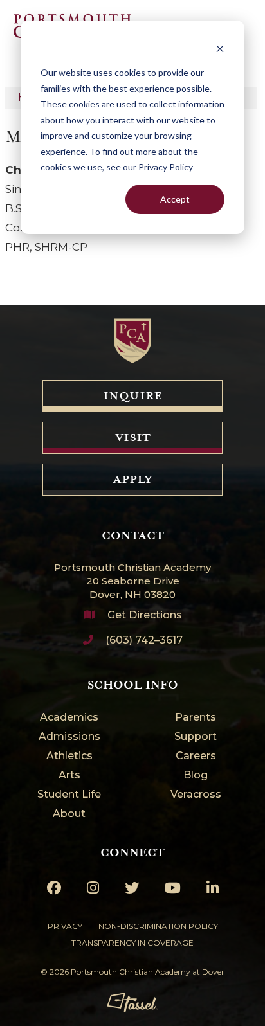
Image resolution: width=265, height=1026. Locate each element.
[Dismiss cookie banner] (219, 48)
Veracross (195, 794)
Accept (175, 199)
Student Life (69, 794)
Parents (195, 717)
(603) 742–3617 (144, 640)
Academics (69, 717)
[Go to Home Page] (132, 341)
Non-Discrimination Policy (158, 926)
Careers (196, 756)
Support (195, 737)
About (69, 814)
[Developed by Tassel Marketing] (132, 1003)
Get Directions (144, 615)
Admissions (69, 737)
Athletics (69, 756)
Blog (195, 775)
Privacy (65, 926)
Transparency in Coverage (132, 943)
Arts (69, 775)
